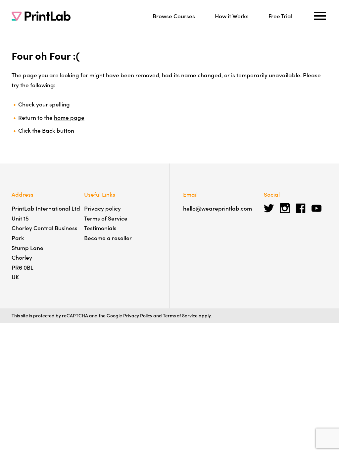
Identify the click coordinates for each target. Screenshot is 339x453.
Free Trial (280, 16)
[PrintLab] (41, 16)
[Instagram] (285, 208)
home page (69, 117)
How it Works (232, 16)
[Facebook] (301, 208)
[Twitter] (269, 208)
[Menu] (319, 16)
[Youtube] (316, 208)
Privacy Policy (137, 315)
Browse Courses (174, 16)
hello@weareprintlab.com (217, 208)
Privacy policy (102, 208)
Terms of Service (105, 218)
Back (48, 130)
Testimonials (100, 228)
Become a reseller (108, 237)
